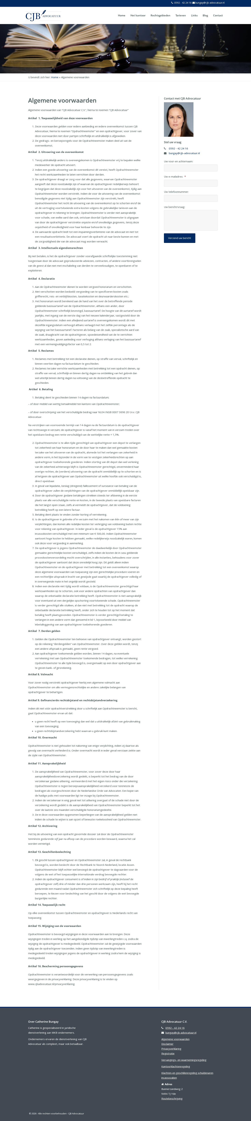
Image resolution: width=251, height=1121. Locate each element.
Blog (205, 15)
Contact (218, 15)
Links (194, 15)
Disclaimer (167, 1044)
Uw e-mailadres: (175, 176)
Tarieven (181, 15)
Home (121, 15)
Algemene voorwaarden (175, 1039)
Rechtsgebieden (160, 15)
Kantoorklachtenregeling (175, 1066)
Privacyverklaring (171, 1048)
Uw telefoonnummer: (176, 191)
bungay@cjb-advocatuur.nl (210, 2)
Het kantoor (137, 15)
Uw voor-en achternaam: (178, 161)
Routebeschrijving (172, 1098)
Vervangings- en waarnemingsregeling (183, 1060)
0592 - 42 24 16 (183, 2)
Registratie (168, 1053)
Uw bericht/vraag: (174, 207)
